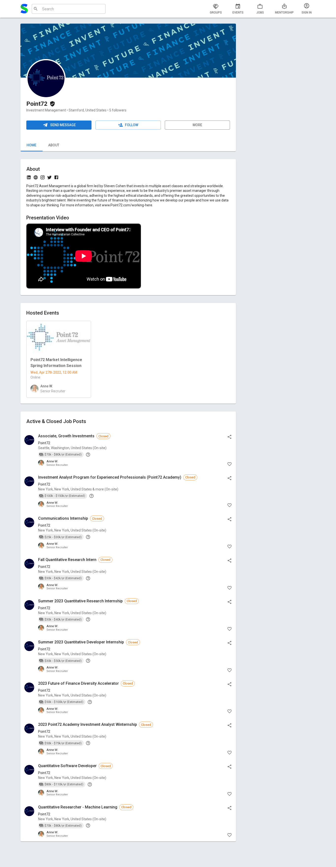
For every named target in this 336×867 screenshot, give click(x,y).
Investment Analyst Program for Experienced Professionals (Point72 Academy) (109, 477)
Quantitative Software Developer (67, 765)
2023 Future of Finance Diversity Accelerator (78, 683)
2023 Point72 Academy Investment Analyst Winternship (87, 724)
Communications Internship (63, 518)
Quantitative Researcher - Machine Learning (77, 807)
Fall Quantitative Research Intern (67, 559)
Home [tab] (31, 145)
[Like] (229, 464)
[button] (128, 450)
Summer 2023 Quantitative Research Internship (80, 601)
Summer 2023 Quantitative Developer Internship (81, 642)
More (197, 125)
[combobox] (68, 8)
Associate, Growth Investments (66, 436)
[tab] (216, 9)
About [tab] (53, 145)
